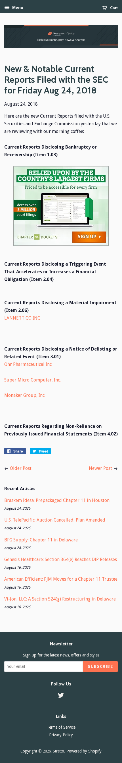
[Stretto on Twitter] (61, 696)
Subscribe (100, 666)
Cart (113, 7)
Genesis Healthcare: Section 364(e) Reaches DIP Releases (60, 559)
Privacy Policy (61, 735)
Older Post (20, 468)
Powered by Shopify (84, 751)
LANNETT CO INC (22, 318)
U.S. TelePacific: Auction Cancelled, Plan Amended (54, 520)
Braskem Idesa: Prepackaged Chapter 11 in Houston (57, 500)
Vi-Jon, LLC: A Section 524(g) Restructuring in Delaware (60, 599)
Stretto (58, 751)
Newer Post (100, 468)
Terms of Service (61, 727)
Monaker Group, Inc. (24, 395)
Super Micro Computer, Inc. (32, 380)
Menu (17, 7)
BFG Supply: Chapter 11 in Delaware (41, 540)
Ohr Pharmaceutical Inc (28, 364)
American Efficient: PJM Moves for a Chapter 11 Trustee (60, 579)
